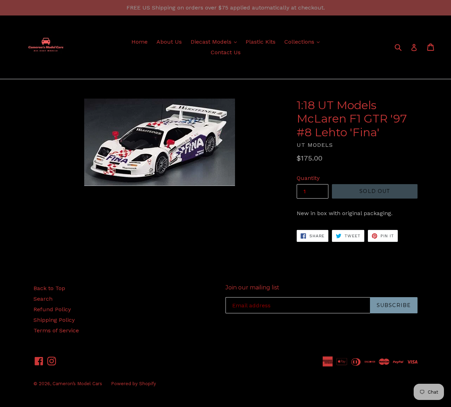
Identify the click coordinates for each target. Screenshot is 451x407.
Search (42, 298)
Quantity (308, 178)
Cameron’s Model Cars (77, 383)
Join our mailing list (252, 287)
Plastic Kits (261, 41)
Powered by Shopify (133, 383)
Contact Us (226, 52)
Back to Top (49, 288)
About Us (169, 41)
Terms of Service (56, 330)
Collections (303, 41)
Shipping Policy (54, 320)
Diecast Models (215, 41)
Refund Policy (52, 309)
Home (139, 41)
